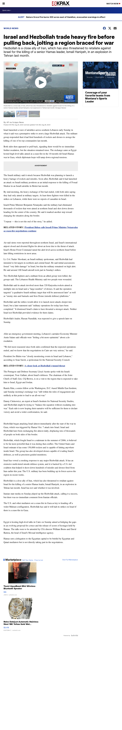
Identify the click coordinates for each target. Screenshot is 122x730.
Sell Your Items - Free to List (32, 560)
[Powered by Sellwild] (74, 635)
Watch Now (112, 4)
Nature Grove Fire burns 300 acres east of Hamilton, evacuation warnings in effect (65, 17)
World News (11, 28)
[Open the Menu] (3, 3)
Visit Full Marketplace (70, 560)
